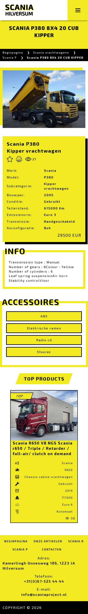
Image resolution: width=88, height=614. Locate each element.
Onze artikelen (48, 541)
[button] (80, 99)
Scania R (76, 541)
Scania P (10, 57)
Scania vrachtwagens (51, 52)
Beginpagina (13, 52)
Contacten (52, 549)
